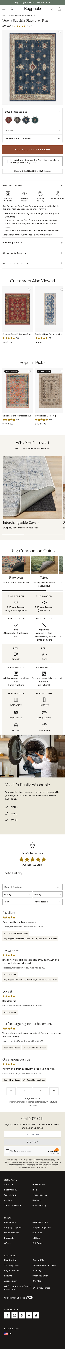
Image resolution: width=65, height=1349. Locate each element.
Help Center (10, 1260)
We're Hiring (10, 1195)
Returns (8, 1275)
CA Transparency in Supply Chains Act (17, 1288)
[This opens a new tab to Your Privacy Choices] (29, 1297)
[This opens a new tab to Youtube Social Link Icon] (29, 1315)
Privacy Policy (39, 1205)
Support (10, 1256)
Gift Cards (37, 1243)
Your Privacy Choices (14, 1297)
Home (4, 16)
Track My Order (11, 1265)
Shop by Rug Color (41, 1227)
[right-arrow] (50, 3)
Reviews (36, 1200)
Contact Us (38, 1260)
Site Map (36, 1280)
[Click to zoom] (32, 67)
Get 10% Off (32, 1119)
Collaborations (11, 1232)
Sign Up (32, 1141)
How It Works (38, 1184)
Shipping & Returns (14, 253)
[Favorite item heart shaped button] (60, 32)
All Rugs (36, 1238)
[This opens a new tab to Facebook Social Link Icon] (7, 1315)
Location (11, 1328)
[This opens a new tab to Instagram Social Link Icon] (14, 1315)
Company (11, 1180)
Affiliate (8, 1200)
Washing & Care (12, 242)
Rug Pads (37, 1232)
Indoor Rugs (14, 16)
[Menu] (3, 9)
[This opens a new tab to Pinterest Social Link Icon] (22, 1315)
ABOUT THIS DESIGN (15, 263)
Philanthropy (10, 1189)
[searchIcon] (12, 9)
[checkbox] (6, 161)
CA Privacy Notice (41, 1287)
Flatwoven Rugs (28, 16)
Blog (34, 1189)
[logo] (32, 9)
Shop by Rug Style (13, 1227)
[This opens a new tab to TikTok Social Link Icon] (36, 1315)
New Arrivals (10, 1222)
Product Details (12, 185)
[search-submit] (59, 887)
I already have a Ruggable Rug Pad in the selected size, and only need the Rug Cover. (34, 161)
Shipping (36, 1270)
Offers (7, 1243)
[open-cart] (59, 9)
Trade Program (39, 1195)
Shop (8, 1218)
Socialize (11, 1310)
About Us (8, 1184)
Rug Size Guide (11, 1270)
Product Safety (40, 1275)
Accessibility (10, 1280)
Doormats (9, 1238)
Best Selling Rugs (41, 1222)
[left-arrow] (15, 3)
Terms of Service (12, 1205)
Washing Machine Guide (44, 1265)
